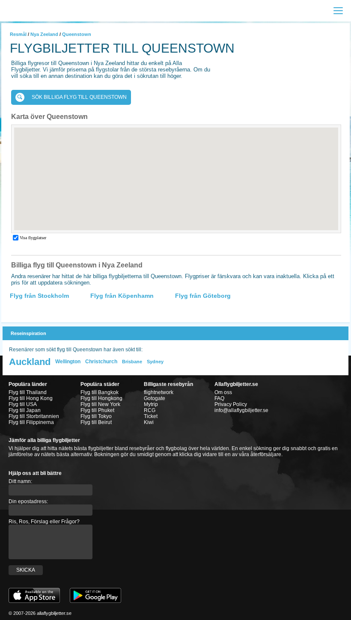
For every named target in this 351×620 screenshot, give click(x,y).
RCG (149, 410)
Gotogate (154, 398)
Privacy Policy (230, 404)
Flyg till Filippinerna (31, 422)
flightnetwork (158, 392)
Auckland (30, 361)
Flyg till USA (23, 404)
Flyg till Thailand (28, 392)
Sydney (155, 361)
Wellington (67, 362)
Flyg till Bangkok (99, 392)
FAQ (219, 398)
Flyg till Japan (25, 410)
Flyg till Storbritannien (34, 416)
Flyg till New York (100, 404)
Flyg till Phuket (97, 410)
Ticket (151, 416)
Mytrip (151, 404)
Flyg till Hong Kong (31, 398)
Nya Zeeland (44, 34)
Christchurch (101, 362)
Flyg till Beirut (96, 422)
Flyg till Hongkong (101, 398)
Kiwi (149, 422)
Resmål (18, 34)
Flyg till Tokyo (96, 416)
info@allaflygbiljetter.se (241, 410)
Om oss (223, 392)
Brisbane (132, 361)
